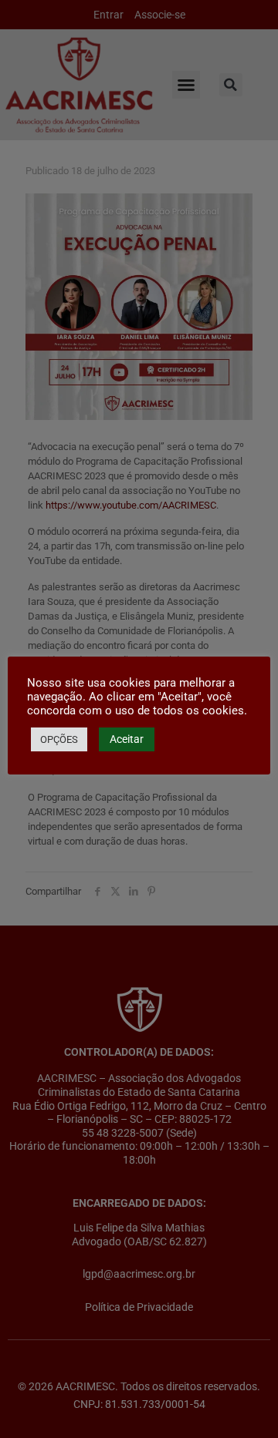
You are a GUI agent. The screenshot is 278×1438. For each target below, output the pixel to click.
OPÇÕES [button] (59, 739)
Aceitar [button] (127, 739)
